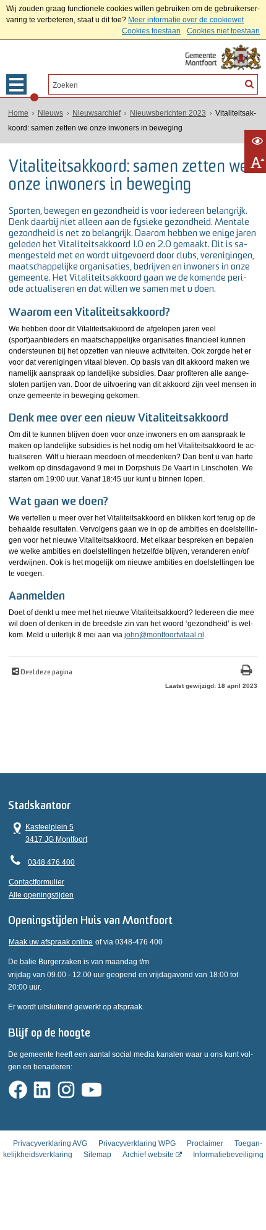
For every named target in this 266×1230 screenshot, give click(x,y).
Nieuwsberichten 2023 (168, 113)
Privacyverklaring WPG (137, 1143)
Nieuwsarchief (96, 113)
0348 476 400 (51, 862)
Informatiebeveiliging (228, 1154)
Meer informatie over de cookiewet (186, 19)
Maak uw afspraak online (51, 942)
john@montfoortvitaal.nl (164, 634)
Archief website (148, 1154)
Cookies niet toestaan (223, 31)
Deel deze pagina (45, 672)
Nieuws (50, 113)
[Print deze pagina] (246, 671)
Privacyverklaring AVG (50, 1143)
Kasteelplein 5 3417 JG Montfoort (48, 832)
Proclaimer (205, 1143)
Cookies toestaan (151, 31)
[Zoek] (249, 83)
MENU (16, 84)
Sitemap (97, 1154)
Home (18, 113)
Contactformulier (36, 882)
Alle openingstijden (41, 895)
